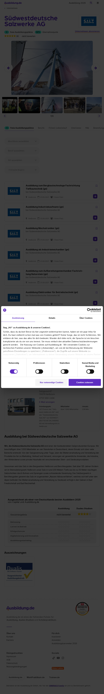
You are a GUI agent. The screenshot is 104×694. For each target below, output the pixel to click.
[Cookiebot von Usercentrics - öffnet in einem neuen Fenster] (89, 310)
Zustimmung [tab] (18, 318)
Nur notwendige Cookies (51, 382)
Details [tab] (52, 318)
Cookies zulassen (84, 382)
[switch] (39, 371)
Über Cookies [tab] (85, 318)
